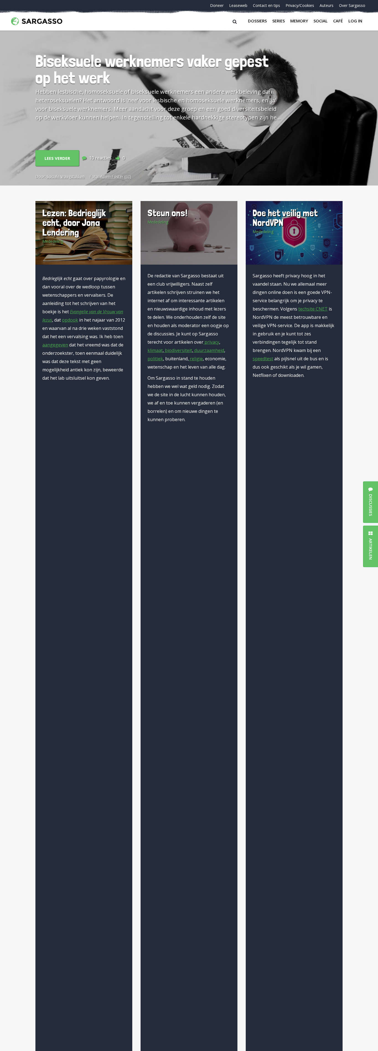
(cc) (128, 176)
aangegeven (55, 345)
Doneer (217, 5)
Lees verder (57, 158)
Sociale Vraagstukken (66, 176)
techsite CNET (313, 309)
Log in (355, 21)
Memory (299, 21)
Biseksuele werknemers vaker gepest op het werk (152, 69)
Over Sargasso (352, 5)
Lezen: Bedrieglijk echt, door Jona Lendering (74, 222)
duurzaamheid (208, 350)
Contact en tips (266, 5)
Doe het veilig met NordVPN (285, 217)
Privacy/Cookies (300, 5)
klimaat (155, 350)
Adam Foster (111, 176)
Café (338, 21)
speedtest (263, 359)
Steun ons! (167, 212)
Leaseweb (238, 5)
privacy (211, 342)
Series (278, 21)
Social (321, 21)
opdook (70, 320)
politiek (155, 359)
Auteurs (326, 5)
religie (196, 359)
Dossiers (257, 21)
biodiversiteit (178, 350)
